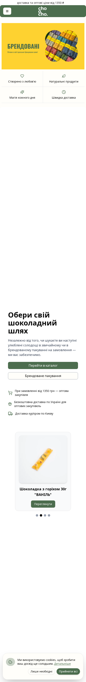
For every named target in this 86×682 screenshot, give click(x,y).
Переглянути (43, 504)
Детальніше (62, 663)
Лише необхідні (41, 671)
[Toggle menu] (7, 11)
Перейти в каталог (43, 365)
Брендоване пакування (43, 376)
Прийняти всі (68, 671)
